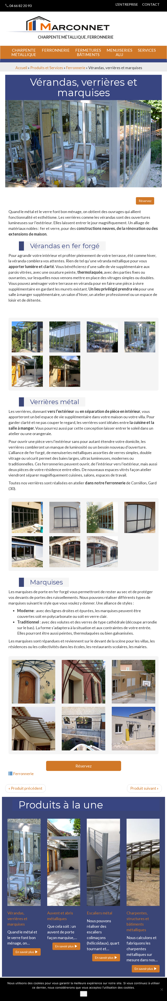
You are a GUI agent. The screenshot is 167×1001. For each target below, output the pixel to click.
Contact (151, 4)
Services (147, 50)
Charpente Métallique (23, 52)
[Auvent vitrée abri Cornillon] (83, 682)
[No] (161, 989)
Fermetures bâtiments (88, 52)
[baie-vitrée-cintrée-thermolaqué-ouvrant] (102, 551)
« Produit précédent (25, 788)
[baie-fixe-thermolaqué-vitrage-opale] (139, 517)
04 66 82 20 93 (20, 5)
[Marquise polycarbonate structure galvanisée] (133, 682)
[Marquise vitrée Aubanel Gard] (33, 682)
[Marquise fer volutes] (33, 728)
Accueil (21, 67)
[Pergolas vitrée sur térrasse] (27, 371)
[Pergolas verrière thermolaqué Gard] (64, 371)
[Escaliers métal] (103, 862)
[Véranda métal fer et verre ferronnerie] (102, 337)
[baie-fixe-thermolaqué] (64, 517)
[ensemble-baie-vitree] (64, 551)
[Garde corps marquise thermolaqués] (133, 728)
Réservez (145, 201)
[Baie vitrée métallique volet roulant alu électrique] (27, 551)
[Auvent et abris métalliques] (63, 862)
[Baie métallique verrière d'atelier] (102, 517)
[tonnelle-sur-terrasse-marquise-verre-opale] (83, 728)
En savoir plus (25, 952)
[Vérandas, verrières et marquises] (24, 862)
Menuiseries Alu (119, 52)
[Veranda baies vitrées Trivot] (27, 337)
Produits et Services (46, 67)
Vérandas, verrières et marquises (17, 918)
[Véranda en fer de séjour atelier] (139, 337)
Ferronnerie (56, 50)
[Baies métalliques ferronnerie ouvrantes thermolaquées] (27, 517)
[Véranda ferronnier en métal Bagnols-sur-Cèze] (64, 337)
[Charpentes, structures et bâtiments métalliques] (143, 862)
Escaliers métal (99, 912)
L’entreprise (126, 4)
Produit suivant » (144, 788)
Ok (83, 994)
